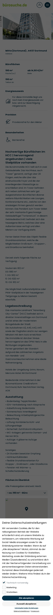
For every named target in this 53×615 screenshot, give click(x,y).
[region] (26, 511)
